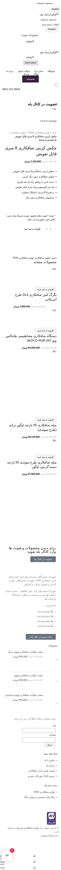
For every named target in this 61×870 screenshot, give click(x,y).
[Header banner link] (30, 435)
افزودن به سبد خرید (32, 229)
